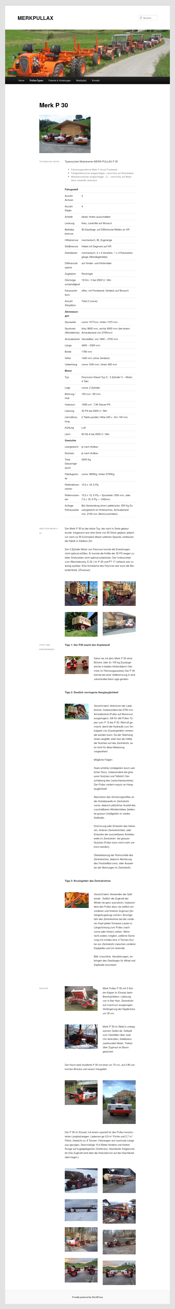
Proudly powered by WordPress (87, 1297)
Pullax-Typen (36, 80)
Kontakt (96, 80)
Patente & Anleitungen (60, 80)
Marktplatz (81, 80)
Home (21, 80)
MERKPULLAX (35, 17)
